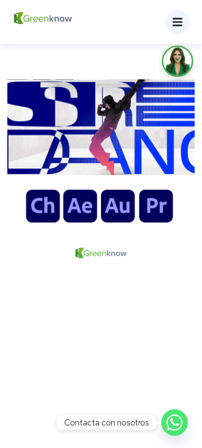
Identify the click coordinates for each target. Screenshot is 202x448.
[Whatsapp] (174, 422)
